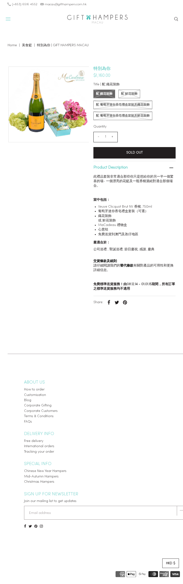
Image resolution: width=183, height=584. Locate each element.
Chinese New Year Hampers (45, 471)
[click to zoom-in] (81, 74)
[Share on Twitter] (117, 302)
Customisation (35, 395)
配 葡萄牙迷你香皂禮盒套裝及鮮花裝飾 (123, 115)
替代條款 (126, 265)
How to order (34, 389)
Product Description (110, 167)
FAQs (28, 422)
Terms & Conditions (39, 416)
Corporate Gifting (37, 405)
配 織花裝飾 (104, 93)
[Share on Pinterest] (125, 302)
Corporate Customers (41, 411)
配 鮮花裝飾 (129, 93)
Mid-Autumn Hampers (41, 476)
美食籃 (27, 45)
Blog (27, 400)
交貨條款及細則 (105, 261)
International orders (39, 446)
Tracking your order (39, 452)
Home (12, 45)
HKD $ (170, 563)
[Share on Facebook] (108, 302)
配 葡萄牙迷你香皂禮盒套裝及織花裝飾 (123, 104)
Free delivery (33, 441)
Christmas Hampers (39, 482)
